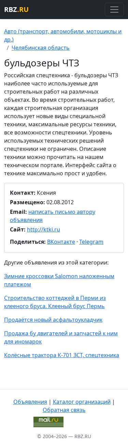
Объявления (30, 401)
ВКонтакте (61, 241)
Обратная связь (64, 410)
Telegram (91, 241)
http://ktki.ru (43, 229)
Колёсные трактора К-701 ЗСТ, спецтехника (61, 355)
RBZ (16, 9)
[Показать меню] (114, 9)
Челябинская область (41, 47)
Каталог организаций (82, 401)
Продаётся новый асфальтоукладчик (53, 319)
